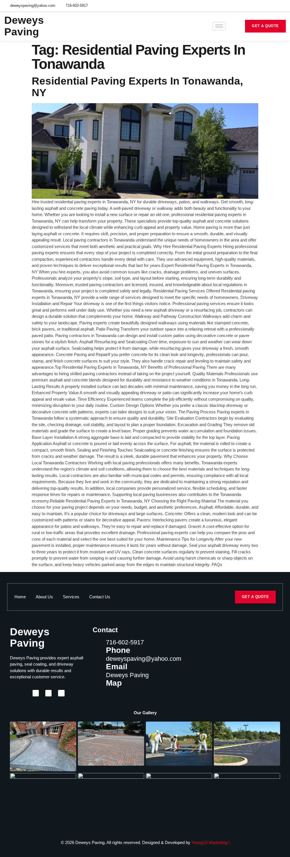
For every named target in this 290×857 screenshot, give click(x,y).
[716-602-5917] (97, 643)
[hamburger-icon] (219, 26)
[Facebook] (36, 693)
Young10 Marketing (209, 842)
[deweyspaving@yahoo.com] (97, 660)
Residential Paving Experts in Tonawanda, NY (137, 86)
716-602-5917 (125, 642)
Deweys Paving (127, 675)
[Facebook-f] (263, 6)
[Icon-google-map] (273, 6)
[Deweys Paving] (97, 676)
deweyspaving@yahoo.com (143, 658)
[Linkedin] (282, 6)
